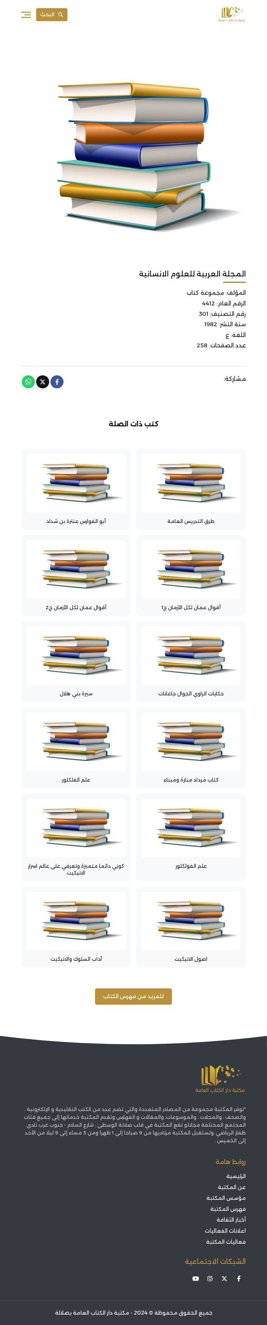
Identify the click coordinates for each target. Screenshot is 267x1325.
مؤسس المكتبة (226, 1198)
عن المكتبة (232, 1187)
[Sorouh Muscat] (232, 14)
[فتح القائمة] (26, 14)
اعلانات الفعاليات (225, 1231)
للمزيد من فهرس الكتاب (133, 996)
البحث (47, 14)
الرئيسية (236, 1176)
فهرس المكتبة (228, 1209)
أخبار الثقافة (231, 1220)
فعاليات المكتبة (226, 1242)
